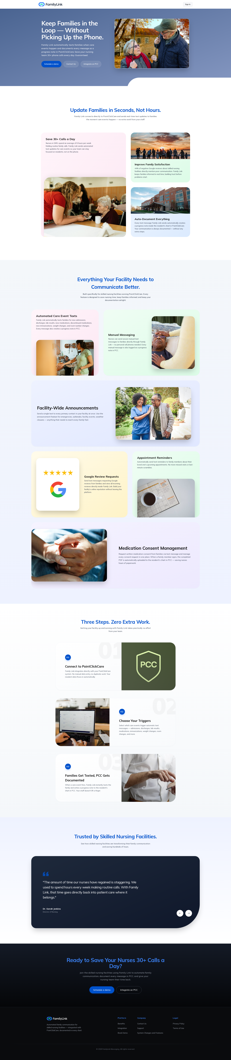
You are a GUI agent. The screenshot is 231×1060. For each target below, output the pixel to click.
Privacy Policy (178, 1024)
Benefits (121, 1024)
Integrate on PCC (91, 64)
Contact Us (71, 64)
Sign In (187, 4)
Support (140, 1028)
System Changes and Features (150, 1033)
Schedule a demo (51, 64)
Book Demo (123, 1033)
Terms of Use (178, 1028)
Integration (122, 1028)
